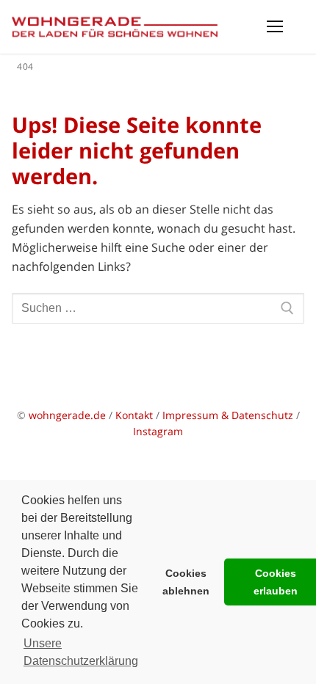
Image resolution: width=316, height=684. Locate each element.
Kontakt (134, 415)
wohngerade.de (67, 415)
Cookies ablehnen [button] (185, 582)
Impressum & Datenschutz (229, 415)
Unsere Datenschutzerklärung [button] (81, 652)
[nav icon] (274, 27)
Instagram (158, 431)
